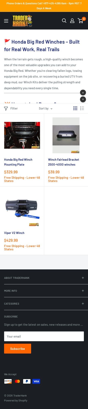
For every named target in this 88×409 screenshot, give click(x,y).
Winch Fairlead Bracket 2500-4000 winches (63, 162)
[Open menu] (6, 21)
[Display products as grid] (75, 108)
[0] (80, 20)
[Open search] (64, 20)
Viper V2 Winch (14, 233)
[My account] (72, 20)
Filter (14, 108)
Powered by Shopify (15, 400)
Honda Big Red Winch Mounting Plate (18, 162)
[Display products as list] (82, 108)
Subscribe (17, 348)
